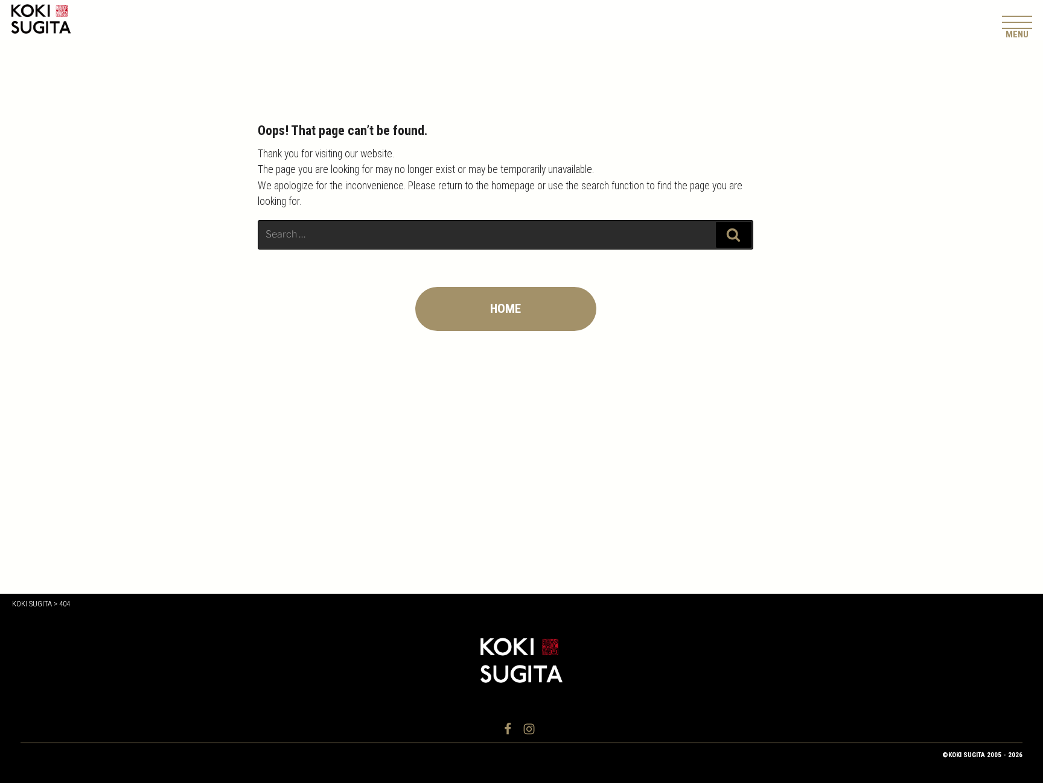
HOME (505, 308)
